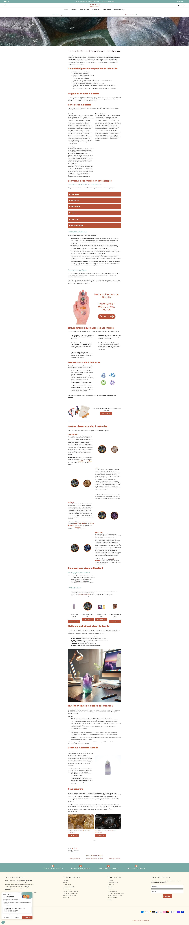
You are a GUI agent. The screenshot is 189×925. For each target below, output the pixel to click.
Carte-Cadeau (107, 9)
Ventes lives (111, 884)
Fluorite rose (73, 213)
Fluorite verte (74, 219)
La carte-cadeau (67, 884)
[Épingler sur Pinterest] (76, 848)
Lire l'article (73, 835)
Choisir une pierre (84, 9)
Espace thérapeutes (113, 882)
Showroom (110, 887)
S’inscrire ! (167, 896)
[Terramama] (94, 5)
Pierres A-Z (74, 9)
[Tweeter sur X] (72, 848)
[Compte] (178, 5)
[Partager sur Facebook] (74, 848)
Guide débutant (96, 9)
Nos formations (67, 889)
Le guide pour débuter (69, 887)
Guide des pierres (74, 851)
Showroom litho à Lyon (119, 9)
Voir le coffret (106, 413)
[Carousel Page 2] (94, 840)
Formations (111, 889)
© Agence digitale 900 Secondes (140, 920)
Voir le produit (74, 621)
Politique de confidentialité (115, 895)
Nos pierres (66, 880)
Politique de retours (113, 897)
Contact (110, 900)
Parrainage (110, 880)
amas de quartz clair (84, 594)
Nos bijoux (65, 882)
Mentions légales (112, 891)
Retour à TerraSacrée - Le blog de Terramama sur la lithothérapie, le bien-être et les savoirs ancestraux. (94, 857)
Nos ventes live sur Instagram (70, 891)
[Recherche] (5, 5)
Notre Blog (66, 897)
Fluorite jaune (74, 200)
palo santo (86, 581)
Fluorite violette (74, 206)
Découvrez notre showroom (70, 893)
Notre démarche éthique (69, 895)
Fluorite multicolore (76, 225)
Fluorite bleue (74, 194)
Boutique (66, 9)
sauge (78, 581)
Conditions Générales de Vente (116, 893)
